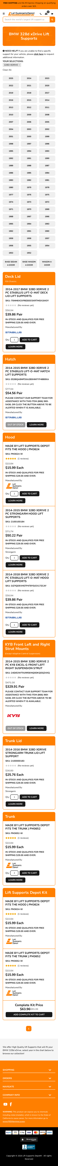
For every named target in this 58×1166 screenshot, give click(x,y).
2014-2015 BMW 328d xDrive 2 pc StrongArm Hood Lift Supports (27, 514)
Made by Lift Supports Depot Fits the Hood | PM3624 (27, 447)
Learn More (15, 346)
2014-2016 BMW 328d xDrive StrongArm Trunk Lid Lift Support (25, 753)
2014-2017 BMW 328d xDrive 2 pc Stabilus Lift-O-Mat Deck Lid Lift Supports (27, 292)
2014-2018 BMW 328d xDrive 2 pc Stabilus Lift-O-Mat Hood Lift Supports (27, 578)
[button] (46, 13)
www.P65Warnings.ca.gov (14, 1121)
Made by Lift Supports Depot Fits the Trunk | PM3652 (27, 826)
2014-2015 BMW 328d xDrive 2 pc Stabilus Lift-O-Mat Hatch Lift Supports (27, 371)
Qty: (7, 339)
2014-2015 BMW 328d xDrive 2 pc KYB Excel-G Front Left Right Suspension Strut (27, 665)
